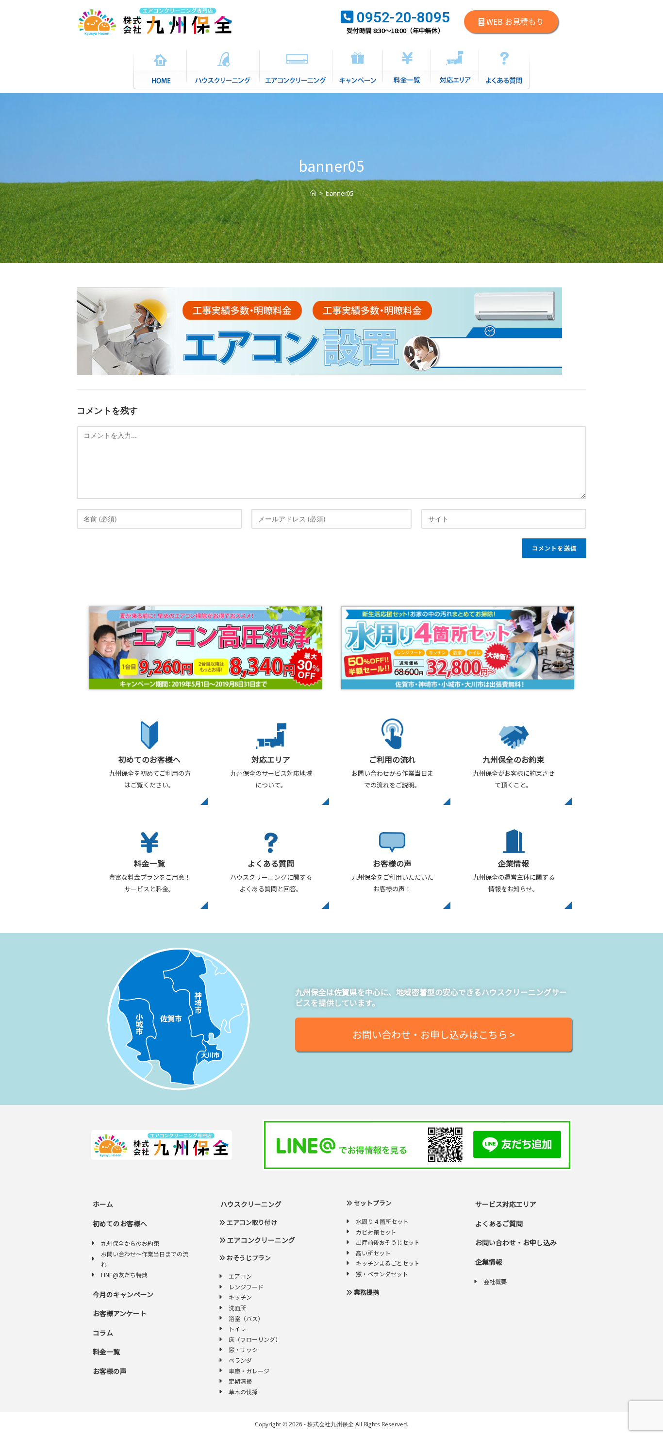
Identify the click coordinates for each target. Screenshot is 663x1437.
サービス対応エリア (505, 1204)
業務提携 (365, 1292)
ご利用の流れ (392, 759)
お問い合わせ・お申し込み (515, 1242)
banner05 (339, 193)
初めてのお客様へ (149, 759)
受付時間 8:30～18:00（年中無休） (395, 30)
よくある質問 (271, 863)
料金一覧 (149, 863)
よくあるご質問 (498, 1223)
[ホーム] (313, 193)
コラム (102, 1332)
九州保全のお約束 (513, 759)
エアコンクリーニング (260, 1240)
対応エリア (270, 759)
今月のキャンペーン (122, 1294)
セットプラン (372, 1202)
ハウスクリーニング (250, 1204)
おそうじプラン (248, 1257)
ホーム (102, 1204)
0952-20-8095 (401, 17)
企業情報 (513, 863)
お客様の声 (392, 863)
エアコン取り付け (251, 1222)
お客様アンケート (119, 1313)
